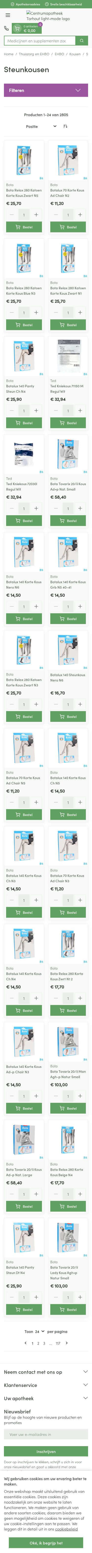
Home (8, 53)
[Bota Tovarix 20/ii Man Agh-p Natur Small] (68, 1042)
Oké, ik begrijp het (46, 1542)
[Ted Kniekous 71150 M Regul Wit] (68, 356)
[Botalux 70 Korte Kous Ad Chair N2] (68, 160)
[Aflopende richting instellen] (65, 126)
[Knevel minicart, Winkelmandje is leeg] (17, 28)
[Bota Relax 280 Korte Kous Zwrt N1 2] (68, 944)
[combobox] (40, 40)
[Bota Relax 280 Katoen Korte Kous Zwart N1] (68, 258)
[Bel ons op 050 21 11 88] (6, 28)
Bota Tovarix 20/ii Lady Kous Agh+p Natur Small (64, 1272)
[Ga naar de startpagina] (51, 15)
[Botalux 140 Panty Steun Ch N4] (24, 356)
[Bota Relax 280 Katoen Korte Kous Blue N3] (24, 258)
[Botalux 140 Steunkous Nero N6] (68, 650)
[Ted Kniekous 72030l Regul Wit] (24, 454)
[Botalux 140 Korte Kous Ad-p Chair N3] (24, 1042)
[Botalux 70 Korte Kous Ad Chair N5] (24, 748)
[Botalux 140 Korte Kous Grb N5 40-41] (68, 552)
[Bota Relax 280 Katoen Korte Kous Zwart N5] (24, 160)
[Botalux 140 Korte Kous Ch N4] (24, 944)
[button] (46, 90)
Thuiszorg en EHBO (34, 53)
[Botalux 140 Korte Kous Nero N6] (24, 552)
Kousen (75, 53)
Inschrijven (46, 1451)
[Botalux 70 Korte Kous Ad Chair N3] (68, 846)
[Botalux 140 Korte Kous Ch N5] (68, 748)
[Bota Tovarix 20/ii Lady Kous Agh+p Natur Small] (68, 1238)
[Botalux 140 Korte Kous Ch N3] (24, 846)
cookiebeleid (66, 1528)
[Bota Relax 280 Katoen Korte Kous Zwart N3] (24, 650)
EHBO (59, 53)
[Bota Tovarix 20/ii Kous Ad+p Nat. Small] (68, 454)
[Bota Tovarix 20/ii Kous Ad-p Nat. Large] (24, 1140)
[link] (26, 1343)
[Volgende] (65, 1343)
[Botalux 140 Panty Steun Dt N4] (24, 1238)
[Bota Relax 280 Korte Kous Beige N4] (68, 1140)
